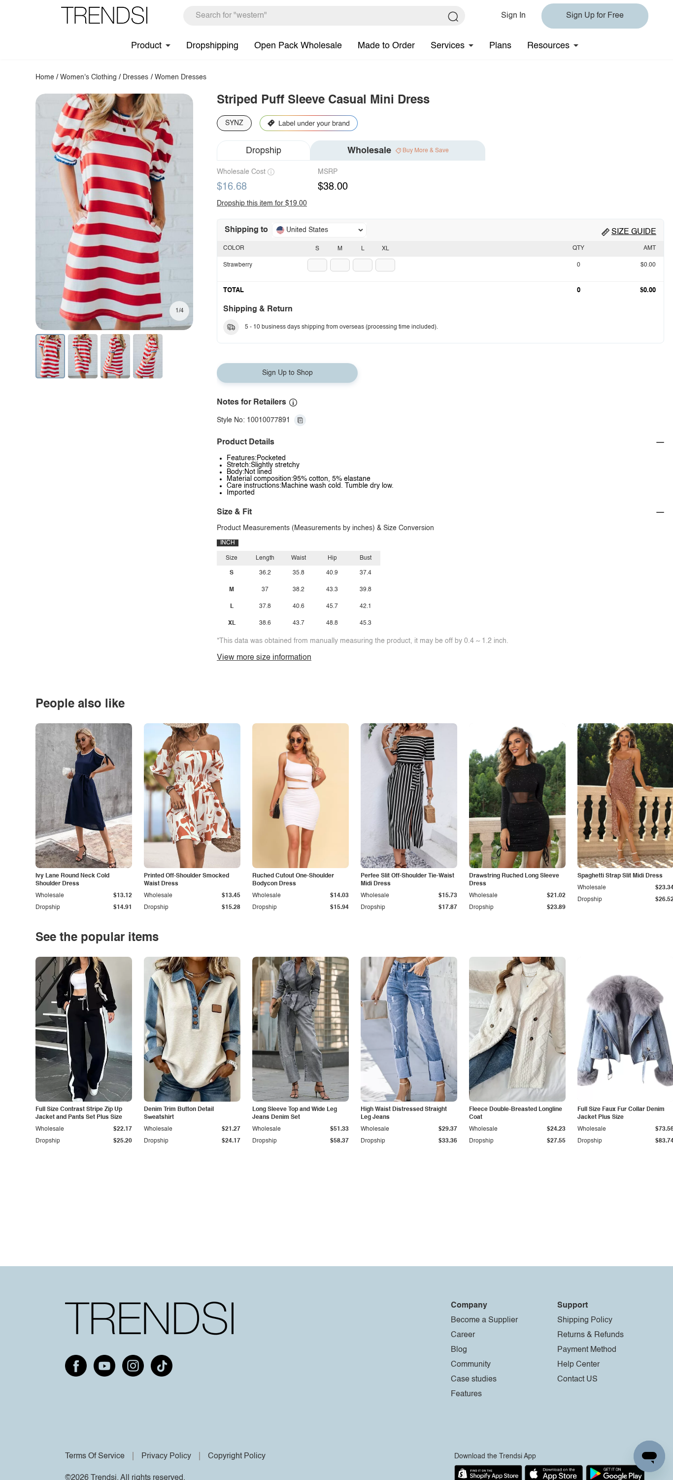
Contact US (577, 1379)
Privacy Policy (166, 1456)
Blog (459, 1350)
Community (471, 1365)
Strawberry (237, 265)
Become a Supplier (484, 1320)
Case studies (474, 1379)
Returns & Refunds (590, 1335)
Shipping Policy (584, 1320)
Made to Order (386, 45)
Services (448, 45)
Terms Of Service (95, 1456)
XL (385, 249)
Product (146, 45)
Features (466, 1394)
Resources (548, 45)
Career (463, 1335)
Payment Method (586, 1350)
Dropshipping (212, 45)
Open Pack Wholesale (298, 45)
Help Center (578, 1365)
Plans (500, 45)
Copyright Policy (237, 1456)
